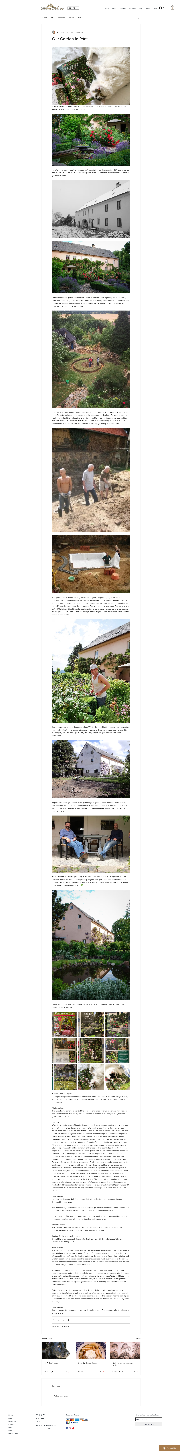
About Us (11, 1424)
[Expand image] (64, 1024)
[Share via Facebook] (53, 1320)
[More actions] (128, 32)
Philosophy (12, 1421)
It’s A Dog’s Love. (51, 1363)
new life (71, 17)
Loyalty (10, 1430)
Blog (10, 1427)
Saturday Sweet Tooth (87, 1363)
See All (138, 1338)
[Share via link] (69, 1320)
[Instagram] (70, 1428)
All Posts (44, 17)
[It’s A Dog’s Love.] (57, 1350)
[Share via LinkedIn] (63, 1320)
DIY (52, 17)
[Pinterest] (73, 1428)
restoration (61, 17)
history (80, 17)
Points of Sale (13, 1433)
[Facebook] (67, 1428)
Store (10, 1418)
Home (10, 1415)
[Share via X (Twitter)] (58, 1320)
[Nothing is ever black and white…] (125, 1350)
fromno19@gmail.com (48, 1425)
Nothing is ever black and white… (122, 1364)
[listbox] (73, 8)
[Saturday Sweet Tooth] (91, 1350)
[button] (172, 7)
